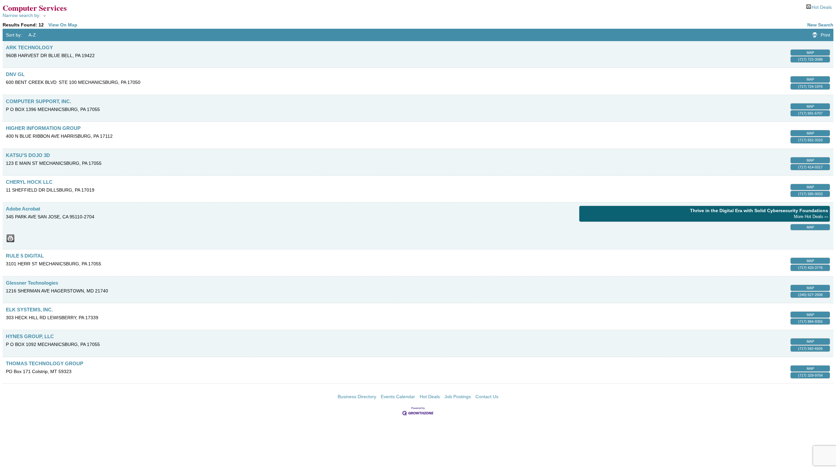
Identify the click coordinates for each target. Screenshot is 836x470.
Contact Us (486, 396)
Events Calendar (398, 396)
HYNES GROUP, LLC (30, 336)
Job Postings (457, 396)
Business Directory (357, 396)
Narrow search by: (21, 15)
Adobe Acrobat (23, 209)
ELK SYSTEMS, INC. (29, 309)
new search (820, 24)
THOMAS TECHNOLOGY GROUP (44, 363)
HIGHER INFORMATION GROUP (43, 128)
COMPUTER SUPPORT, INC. (38, 101)
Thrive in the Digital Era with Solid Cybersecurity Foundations (759, 210)
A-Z (32, 35)
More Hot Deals (808, 216)
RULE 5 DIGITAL (25, 255)
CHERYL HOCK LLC (29, 182)
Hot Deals (822, 7)
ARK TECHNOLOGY (29, 47)
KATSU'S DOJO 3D (28, 155)
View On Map (62, 24)
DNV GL (15, 74)
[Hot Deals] (10, 238)
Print (825, 35)
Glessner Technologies (32, 283)
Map (810, 53)
